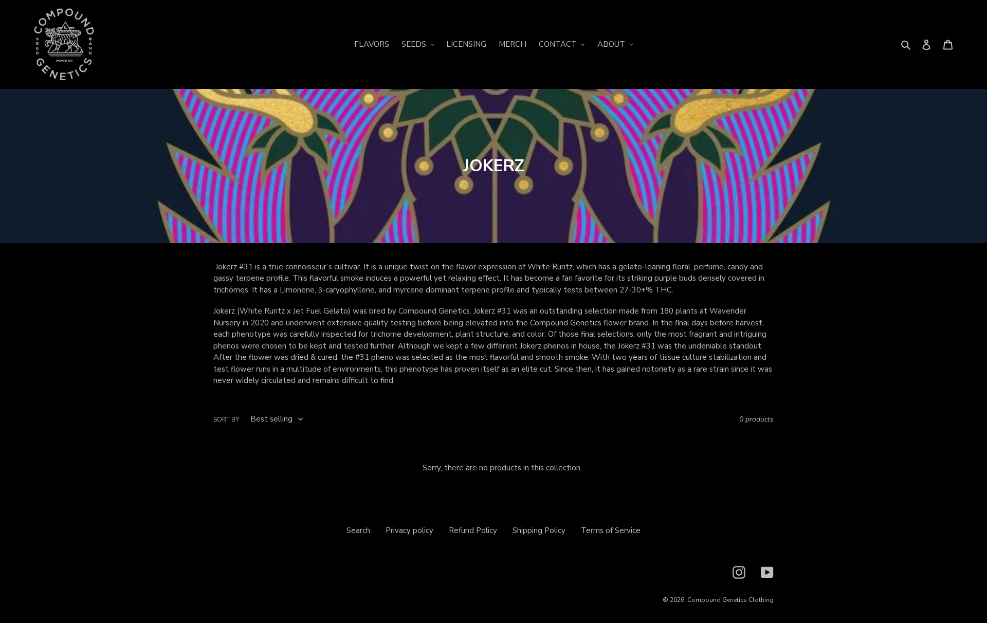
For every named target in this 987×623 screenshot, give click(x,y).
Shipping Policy (539, 530)
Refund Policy (473, 530)
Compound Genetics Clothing (730, 600)
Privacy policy (409, 530)
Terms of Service (611, 530)
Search (358, 530)
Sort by (226, 419)
